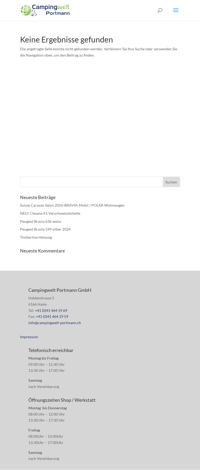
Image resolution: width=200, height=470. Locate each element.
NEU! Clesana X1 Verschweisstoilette (50, 213)
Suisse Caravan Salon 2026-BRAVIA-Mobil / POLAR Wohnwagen (72, 205)
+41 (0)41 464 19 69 (51, 310)
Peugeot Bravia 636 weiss (40, 221)
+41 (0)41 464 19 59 (52, 316)
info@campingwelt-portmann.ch (54, 322)
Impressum (29, 337)
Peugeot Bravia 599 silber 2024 (45, 229)
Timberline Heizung (36, 237)
